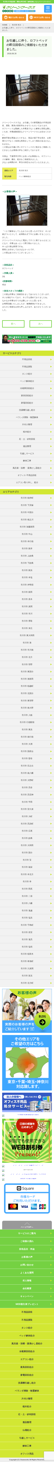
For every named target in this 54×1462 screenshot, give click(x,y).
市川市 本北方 (27, 874)
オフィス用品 (27, 1453)
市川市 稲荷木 (27, 954)
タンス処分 (27, 374)
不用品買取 (27, 366)
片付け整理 (27, 424)
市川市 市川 (16, 25)
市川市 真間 (27, 606)
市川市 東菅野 (27, 700)
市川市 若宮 (27, 932)
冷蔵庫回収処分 (27, 388)
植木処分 (27, 432)
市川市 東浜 (27, 729)
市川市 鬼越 (27, 910)
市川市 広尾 (27, 831)
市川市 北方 (27, 657)
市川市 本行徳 (27, 541)
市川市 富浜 (27, 975)
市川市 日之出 (27, 766)
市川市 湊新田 (27, 679)
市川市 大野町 (27, 780)
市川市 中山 (27, 534)
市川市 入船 (27, 715)
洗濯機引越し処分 (27, 410)
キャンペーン (27, 1296)
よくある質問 (27, 1272)
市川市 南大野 (27, 708)
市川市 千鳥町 (27, 925)
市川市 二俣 (27, 896)
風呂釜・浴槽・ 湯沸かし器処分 (27, 468)
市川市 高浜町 (27, 824)
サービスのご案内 (27, 1233)
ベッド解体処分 (25, 176)
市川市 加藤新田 (27, 527)
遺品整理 (27, 446)
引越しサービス (27, 453)
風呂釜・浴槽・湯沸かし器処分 (27, 1343)
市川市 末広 (27, 628)
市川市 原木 (27, 599)
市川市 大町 (27, 816)
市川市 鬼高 (27, 939)
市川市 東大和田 (27, 635)
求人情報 (27, 1280)
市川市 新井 (27, 548)
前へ (13, 324)
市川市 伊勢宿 (27, 585)
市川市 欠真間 (27, 968)
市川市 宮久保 (27, 809)
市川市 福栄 (27, 867)
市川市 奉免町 (27, 961)
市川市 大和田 (27, 845)
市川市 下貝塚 (27, 505)
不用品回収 (27, 359)
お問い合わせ (27, 1265)
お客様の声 (27, 1257)
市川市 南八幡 (27, 773)
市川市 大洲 (27, 744)
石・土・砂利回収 (27, 439)
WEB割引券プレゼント (27, 1304)
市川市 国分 (27, 852)
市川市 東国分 (27, 671)
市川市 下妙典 (27, 563)
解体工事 (27, 460)
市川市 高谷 (27, 787)
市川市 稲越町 (27, 686)
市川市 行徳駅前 (27, 722)
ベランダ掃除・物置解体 (27, 417)
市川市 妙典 (27, 838)
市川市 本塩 (27, 577)
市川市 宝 (27, 860)
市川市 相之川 (27, 519)
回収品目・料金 (27, 1249)
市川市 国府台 (27, 751)
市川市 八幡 (27, 903)
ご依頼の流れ (27, 1241)
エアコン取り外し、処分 (27, 482)
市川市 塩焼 (27, 947)
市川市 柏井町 (27, 498)
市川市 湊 (27, 642)
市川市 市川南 (27, 650)
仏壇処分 (27, 1430)
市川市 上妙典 (27, 556)
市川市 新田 (27, 592)
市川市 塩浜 (27, 918)
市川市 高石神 (27, 794)
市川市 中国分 (27, 512)
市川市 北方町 (27, 983)
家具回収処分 (27, 395)
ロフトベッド (7, 268)
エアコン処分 (27, 1359)
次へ (40, 324)
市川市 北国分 (27, 693)
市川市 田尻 (27, 889)
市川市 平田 (27, 802)
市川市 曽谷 (27, 758)
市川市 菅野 (27, 664)
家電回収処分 (27, 403)
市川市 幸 (27, 881)
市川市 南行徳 (27, 737)
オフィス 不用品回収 (27, 475)
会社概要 (27, 1288)
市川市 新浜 (27, 570)
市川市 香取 (27, 621)
